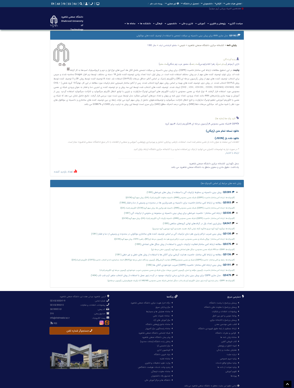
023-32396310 (57, 305)
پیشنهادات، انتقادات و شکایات (224, 311)
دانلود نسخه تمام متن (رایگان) (222, 131)
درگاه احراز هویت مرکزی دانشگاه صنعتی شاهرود (150, 302)
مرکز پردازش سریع (163, 307)
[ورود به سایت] (86, 4)
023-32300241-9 (57, 300)
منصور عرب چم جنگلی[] (174, 64)
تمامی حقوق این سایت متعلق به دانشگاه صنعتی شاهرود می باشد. (210, 385)
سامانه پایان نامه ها (228, 337)
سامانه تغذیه (165, 358)
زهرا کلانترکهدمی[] (202, 64)
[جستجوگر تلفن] (91, 4)
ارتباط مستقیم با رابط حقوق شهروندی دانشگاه (217, 328)
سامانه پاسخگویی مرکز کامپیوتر (157, 328)
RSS (55, 323)
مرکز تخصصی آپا (163, 345)
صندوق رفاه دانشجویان (160, 375)
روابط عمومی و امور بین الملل (224, 315)
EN (52, 4)
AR (58, 4)
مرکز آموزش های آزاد (161, 320)
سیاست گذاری (236, 23)
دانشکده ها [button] (145, 23)
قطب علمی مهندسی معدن (226, 324)
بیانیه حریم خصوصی (228, 358)
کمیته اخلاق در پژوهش (227, 345)
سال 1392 (152, 45)
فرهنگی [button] (158, 23)
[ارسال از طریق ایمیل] (60, 64)
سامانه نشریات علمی (161, 315)
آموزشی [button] (201, 23)
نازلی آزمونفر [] (228, 64)
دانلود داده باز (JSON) (227, 138)
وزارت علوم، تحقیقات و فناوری (157, 363)
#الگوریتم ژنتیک (183, 124)
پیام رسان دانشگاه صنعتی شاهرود (156, 337)
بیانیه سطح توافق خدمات (226, 363)
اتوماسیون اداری (163, 350)
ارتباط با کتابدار (232, 153)
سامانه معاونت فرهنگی (160, 371)
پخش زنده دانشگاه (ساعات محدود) (155, 341)
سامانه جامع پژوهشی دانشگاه (158, 324)
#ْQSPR (235, 124)
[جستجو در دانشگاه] (81, 4)
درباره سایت (232, 354)
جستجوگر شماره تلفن (78, 331)
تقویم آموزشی (231, 371)
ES (69, 4)
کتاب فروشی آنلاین (229, 341)
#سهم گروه (170, 124)
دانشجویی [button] (171, 23)
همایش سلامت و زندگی (227, 350)
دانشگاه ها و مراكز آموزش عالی (157, 380)
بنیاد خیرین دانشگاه (162, 354)
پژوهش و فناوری (217, 23)
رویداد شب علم (156, 3)
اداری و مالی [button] (187, 23)
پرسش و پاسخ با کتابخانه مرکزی (223, 320)
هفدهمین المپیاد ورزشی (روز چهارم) (225, 8)
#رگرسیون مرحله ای (200, 124)
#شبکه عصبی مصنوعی (220, 124)
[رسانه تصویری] (97, 4)
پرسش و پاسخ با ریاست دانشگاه (223, 302)
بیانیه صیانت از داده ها (227, 367)
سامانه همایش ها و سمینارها (158, 311)
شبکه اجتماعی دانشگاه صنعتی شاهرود (154, 333)
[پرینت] (64, 64)
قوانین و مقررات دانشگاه (225, 333)
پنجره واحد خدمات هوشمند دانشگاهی (154, 367)
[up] (287, 384)
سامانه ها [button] (130, 23)
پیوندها (234, 375)
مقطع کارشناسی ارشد (168, 45)
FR (64, 4)
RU (75, 4)
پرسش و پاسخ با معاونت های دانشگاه (220, 307)
